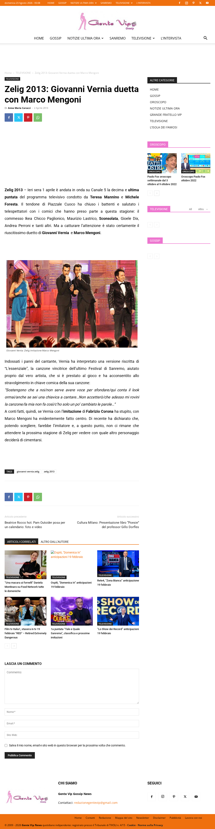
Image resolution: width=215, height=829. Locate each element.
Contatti (90, 818)
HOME (50, 2)
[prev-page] (7, 645)
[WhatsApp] (38, 117)
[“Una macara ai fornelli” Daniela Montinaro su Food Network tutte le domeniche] (25, 564)
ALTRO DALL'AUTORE (55, 541)
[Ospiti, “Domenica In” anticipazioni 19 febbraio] (72, 564)
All (190, 209)
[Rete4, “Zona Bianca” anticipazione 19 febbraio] (118, 563)
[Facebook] (179, 3)
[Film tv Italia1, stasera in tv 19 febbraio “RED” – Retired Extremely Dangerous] (25, 611)
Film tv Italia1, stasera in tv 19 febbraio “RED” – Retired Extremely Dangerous (25, 633)
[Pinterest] (193, 3)
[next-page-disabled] (156, 224)
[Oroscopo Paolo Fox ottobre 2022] (196, 163)
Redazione (105, 818)
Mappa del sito (123, 818)
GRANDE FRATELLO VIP (166, 115)
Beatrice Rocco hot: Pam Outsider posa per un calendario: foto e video (35, 525)
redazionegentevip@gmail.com (96, 803)
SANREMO (106, 2)
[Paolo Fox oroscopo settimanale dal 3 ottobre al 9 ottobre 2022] (162, 163)
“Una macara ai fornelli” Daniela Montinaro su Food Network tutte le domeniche (24, 587)
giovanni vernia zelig (28, 471)
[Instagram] (186, 3)
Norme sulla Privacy (150, 825)
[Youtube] (207, 3)
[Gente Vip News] (107, 20)
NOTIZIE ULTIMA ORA (82, 2)
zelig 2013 (49, 471)
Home (8, 73)
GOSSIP (62, 2)
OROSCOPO (158, 102)
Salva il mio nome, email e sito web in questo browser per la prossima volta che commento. (67, 745)
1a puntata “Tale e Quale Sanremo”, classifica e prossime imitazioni (70, 633)
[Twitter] (200, 3)
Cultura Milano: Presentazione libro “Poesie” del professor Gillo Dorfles (108, 525)
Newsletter (142, 818)
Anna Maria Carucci (19, 107)
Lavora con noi (193, 818)
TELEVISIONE (123, 2)
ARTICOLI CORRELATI (21, 541)
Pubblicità (175, 818)
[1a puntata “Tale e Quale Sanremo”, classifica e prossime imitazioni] (72, 611)
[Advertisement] (107, 60)
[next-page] (14, 645)
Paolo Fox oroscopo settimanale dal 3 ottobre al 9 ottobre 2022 (162, 180)
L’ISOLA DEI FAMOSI (163, 127)
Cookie (131, 825)
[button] (205, 39)
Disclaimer (159, 818)
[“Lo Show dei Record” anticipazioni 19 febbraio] (118, 611)
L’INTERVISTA (143, 2)
